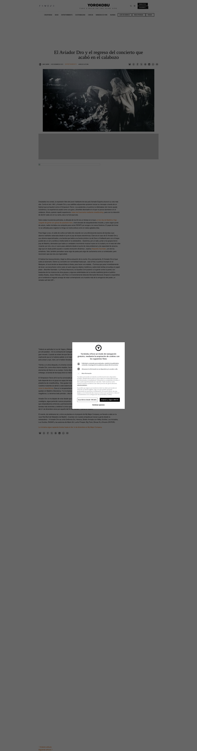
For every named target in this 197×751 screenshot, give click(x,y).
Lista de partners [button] (82, 385)
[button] (98, 373)
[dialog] (98, 375)
